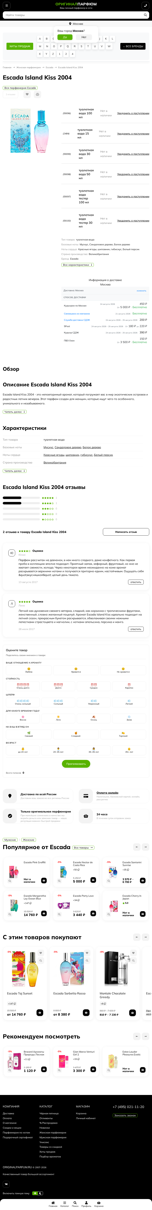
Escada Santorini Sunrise (132, 864)
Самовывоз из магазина (77, 313)
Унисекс (44, 1142)
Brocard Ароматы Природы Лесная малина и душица (34, 1054)
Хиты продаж (47, 1151)
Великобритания (55, 462)
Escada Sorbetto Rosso (69, 993)
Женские (28, 839)
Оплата (7, 1118)
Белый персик (103, 455)
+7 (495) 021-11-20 (128, 1107)
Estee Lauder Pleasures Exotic (132, 1053)
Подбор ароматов (50, 1156)
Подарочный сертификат (18, 1137)
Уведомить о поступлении (133, 113)
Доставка (8, 1113)
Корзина (81, 1113)
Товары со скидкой (50, 1146)
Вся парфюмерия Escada (20, 88)
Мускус (48, 447)
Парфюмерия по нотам (16, 1132)
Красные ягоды (54, 455)
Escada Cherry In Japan (132, 897)
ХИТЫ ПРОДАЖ (19, 46)
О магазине (9, 1122)
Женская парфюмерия (52, 1132)
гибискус (86, 455)
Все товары (81, 847)
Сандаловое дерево (68, 447)
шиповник (72, 455)
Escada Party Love (83, 895)
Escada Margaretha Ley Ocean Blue (35, 897)
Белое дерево (92, 447)
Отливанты (46, 1118)
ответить (135, 582)
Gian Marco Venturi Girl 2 (84, 1053)
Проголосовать (76, 763)
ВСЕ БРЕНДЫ (134, 46)
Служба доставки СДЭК (77, 320)
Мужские (10, 839)
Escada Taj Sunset (19, 993)
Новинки (44, 1127)
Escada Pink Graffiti (35, 862)
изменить (141, 290)
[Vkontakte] (6, 1184)
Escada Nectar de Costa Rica (83, 864)
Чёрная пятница (49, 1113)
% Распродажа (48, 1122)
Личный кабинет (86, 1118)
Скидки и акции (12, 1127)
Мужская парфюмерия (52, 1137)
